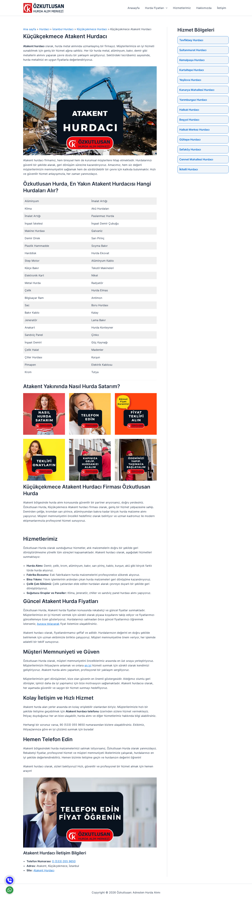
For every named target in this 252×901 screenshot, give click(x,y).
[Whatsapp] (9, 890)
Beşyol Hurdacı (189, 119)
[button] (165, 8)
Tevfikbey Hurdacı (191, 40)
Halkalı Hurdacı (189, 109)
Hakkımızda (204, 8)
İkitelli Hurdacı (188, 169)
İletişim (221, 8)
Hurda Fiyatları (154, 8)
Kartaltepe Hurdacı (191, 70)
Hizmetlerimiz (182, 8)
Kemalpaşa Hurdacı (192, 60)
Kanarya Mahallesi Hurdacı (196, 90)
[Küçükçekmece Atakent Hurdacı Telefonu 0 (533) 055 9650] (9, 880)
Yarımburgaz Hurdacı (193, 99)
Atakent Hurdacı (43, 870)
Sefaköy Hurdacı (190, 149)
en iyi (88, 665)
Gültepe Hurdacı (190, 139)
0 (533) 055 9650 (64, 861)
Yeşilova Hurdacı (190, 80)
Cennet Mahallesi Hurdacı (196, 159)
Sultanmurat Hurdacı (192, 50)
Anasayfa (134, 8)
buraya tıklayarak (48, 623)
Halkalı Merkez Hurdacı (194, 129)
